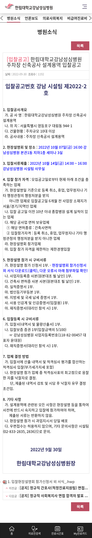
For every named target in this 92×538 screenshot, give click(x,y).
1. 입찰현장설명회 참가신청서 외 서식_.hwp (41, 481)
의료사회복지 (53, 18)
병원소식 (13, 18)
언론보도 (31, 18)
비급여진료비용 (79, 18)
